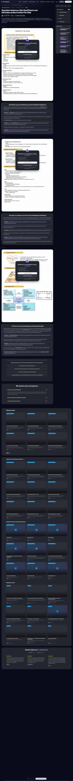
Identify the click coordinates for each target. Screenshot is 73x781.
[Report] (69, 6)
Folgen (12, 15)
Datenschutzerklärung (27, 57)
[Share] (66, 6)
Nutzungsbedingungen (32, 167)
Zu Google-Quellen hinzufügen (20, 15)
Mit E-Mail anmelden (28, 54)
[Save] (62, 6)
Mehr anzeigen (4, 22)
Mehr (7, 453)
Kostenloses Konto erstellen (41, 778)
